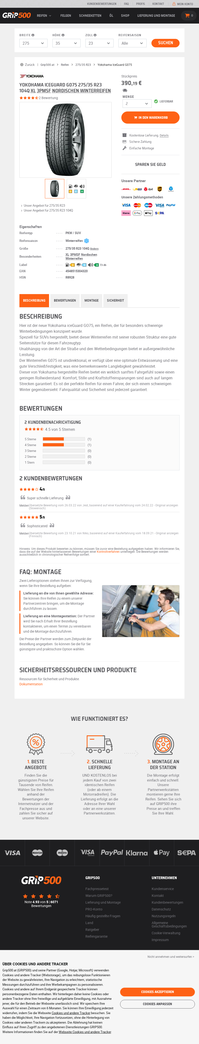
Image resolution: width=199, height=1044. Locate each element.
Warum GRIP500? (98, 895)
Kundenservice (163, 888)
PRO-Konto (93, 909)
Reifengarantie (96, 936)
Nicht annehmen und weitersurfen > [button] (171, 957)
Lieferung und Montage (156, 15)
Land (89, 922)
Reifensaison (129, 35)
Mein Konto (184, 4)
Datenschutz (161, 909)
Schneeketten (90, 15)
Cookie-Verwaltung (166, 933)
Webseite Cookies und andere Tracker (85, 1032)
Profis (140, 3)
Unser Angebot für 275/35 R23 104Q (48, 210)
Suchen (165, 43)
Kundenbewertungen (101, 3)
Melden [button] (24, 505)
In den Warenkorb (153, 117)
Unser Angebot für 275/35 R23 (44, 205)
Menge (128, 97)
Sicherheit (115, 300)
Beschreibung (34, 300)
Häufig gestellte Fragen (102, 916)
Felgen (65, 15)
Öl (111, 15)
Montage (91, 300)
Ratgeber (92, 929)
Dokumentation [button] (31, 684)
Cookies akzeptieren (157, 992)
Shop (125, 15)
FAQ (126, 3)
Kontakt (158, 3)
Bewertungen (65, 300)
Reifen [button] (42, 15)
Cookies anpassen (157, 1004)
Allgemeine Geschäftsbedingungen (169, 924)
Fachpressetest (97, 888)
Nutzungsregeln (164, 916)
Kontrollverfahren (108, 551)
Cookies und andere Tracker (71, 1013)
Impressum (160, 939)
